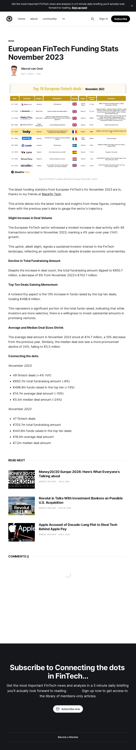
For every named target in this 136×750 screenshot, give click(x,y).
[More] (63, 18)
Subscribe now (70, 709)
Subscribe (120, 19)
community (50, 18)
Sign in (103, 18)
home (21, 18)
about (34, 18)
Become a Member (68, 737)
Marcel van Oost (32, 68)
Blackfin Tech (51, 194)
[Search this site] (92, 18)
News (11, 41)
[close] (132, 5)
